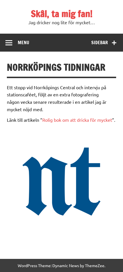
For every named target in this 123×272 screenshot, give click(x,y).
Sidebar (99, 42)
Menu (23, 42)
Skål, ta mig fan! (61, 13)
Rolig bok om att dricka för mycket (77, 120)
